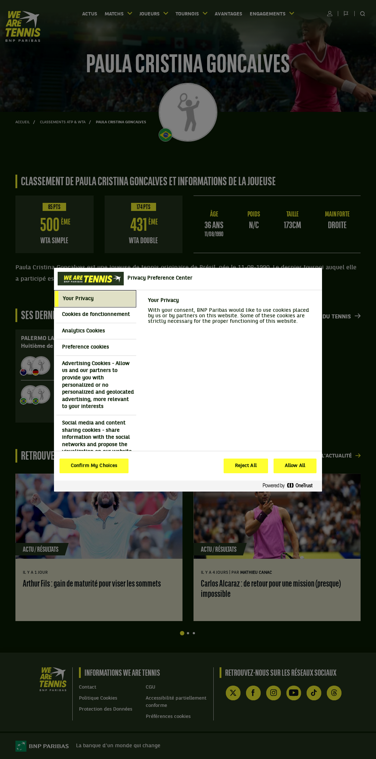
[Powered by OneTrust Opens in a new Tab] (290, 485)
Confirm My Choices (94, 466)
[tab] (95, 299)
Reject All (246, 466)
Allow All (295, 466)
